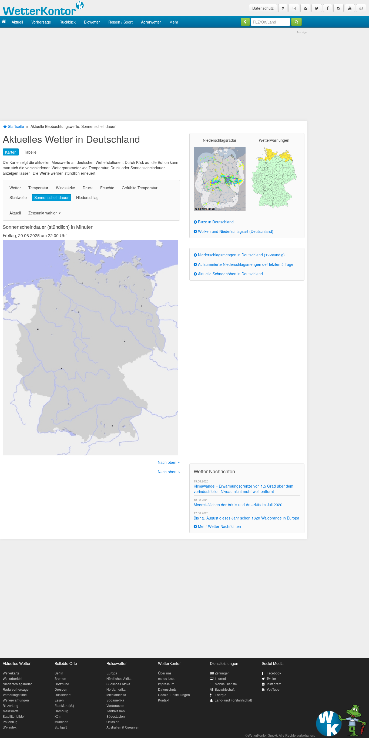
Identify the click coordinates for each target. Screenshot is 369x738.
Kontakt (163, 700)
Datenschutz (263, 8)
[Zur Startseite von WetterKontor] (4, 21)
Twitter (271, 678)
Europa (111, 673)
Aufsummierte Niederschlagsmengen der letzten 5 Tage (245, 264)
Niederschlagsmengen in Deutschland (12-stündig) (241, 254)
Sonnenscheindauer (51, 197)
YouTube (273, 689)
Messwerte (11, 711)
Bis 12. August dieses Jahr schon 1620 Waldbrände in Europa (246, 518)
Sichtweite (18, 197)
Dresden (61, 689)
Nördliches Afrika (119, 678)
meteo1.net (166, 678)
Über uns (165, 673)
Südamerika (115, 700)
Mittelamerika (116, 694)
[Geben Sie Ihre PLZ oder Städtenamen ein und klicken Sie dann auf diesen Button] (296, 22)
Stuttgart (61, 727)
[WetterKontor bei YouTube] (350, 8)
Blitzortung (10, 705)
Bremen (60, 678)
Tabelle (30, 152)
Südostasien (115, 716)
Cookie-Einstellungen (174, 694)
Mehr (173, 22)
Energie (220, 694)
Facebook (274, 673)
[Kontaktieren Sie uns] (294, 8)
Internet (220, 678)
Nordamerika (116, 689)
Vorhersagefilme (15, 694)
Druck (88, 187)
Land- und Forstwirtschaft (233, 700)
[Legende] (282, 8)
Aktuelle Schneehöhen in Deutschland (230, 273)
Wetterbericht (12, 678)
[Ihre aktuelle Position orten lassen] (245, 22)
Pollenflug (10, 721)
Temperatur (38, 187)
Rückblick (67, 22)
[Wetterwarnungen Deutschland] (274, 177)
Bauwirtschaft (224, 689)
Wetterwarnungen (16, 700)
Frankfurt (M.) (64, 705)
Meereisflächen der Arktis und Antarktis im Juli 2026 (238, 504)
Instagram (274, 683)
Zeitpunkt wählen (43, 213)
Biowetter (92, 22)
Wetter (15, 187)
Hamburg (61, 711)
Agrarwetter (151, 22)
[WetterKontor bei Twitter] (316, 8)
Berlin (59, 673)
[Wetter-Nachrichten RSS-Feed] (305, 8)
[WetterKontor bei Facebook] (327, 8)
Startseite (15, 126)
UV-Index (9, 727)
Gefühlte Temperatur (139, 187)
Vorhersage (41, 22)
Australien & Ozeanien (122, 727)
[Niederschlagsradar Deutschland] (220, 178)
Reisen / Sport (120, 22)
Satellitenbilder (14, 716)
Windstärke (65, 187)
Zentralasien (115, 711)
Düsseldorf (63, 694)
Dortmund (62, 683)
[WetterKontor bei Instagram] (338, 8)
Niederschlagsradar (17, 683)
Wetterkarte (11, 673)
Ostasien (112, 721)
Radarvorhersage (16, 689)
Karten (10, 152)
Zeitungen (222, 673)
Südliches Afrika (118, 683)
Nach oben (167, 462)
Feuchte (107, 187)
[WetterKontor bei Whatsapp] (361, 8)
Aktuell (17, 22)
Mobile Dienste (226, 683)
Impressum (166, 683)
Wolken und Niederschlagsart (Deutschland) (235, 231)
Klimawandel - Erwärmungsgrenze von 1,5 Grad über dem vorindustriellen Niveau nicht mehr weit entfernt (243, 488)
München (61, 721)
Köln (58, 716)
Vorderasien (115, 705)
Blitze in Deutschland (215, 221)
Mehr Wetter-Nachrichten (219, 526)
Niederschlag (87, 197)
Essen (59, 700)
